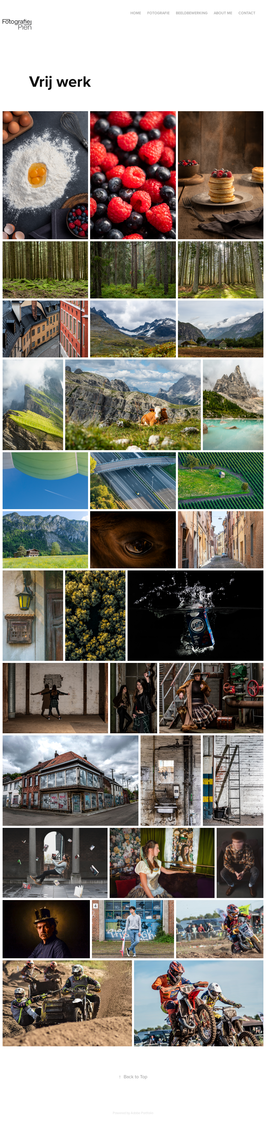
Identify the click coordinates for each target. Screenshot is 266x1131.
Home (135, 13)
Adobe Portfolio (142, 1112)
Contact (246, 13)
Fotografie (158, 13)
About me (223, 13)
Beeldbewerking (192, 13)
